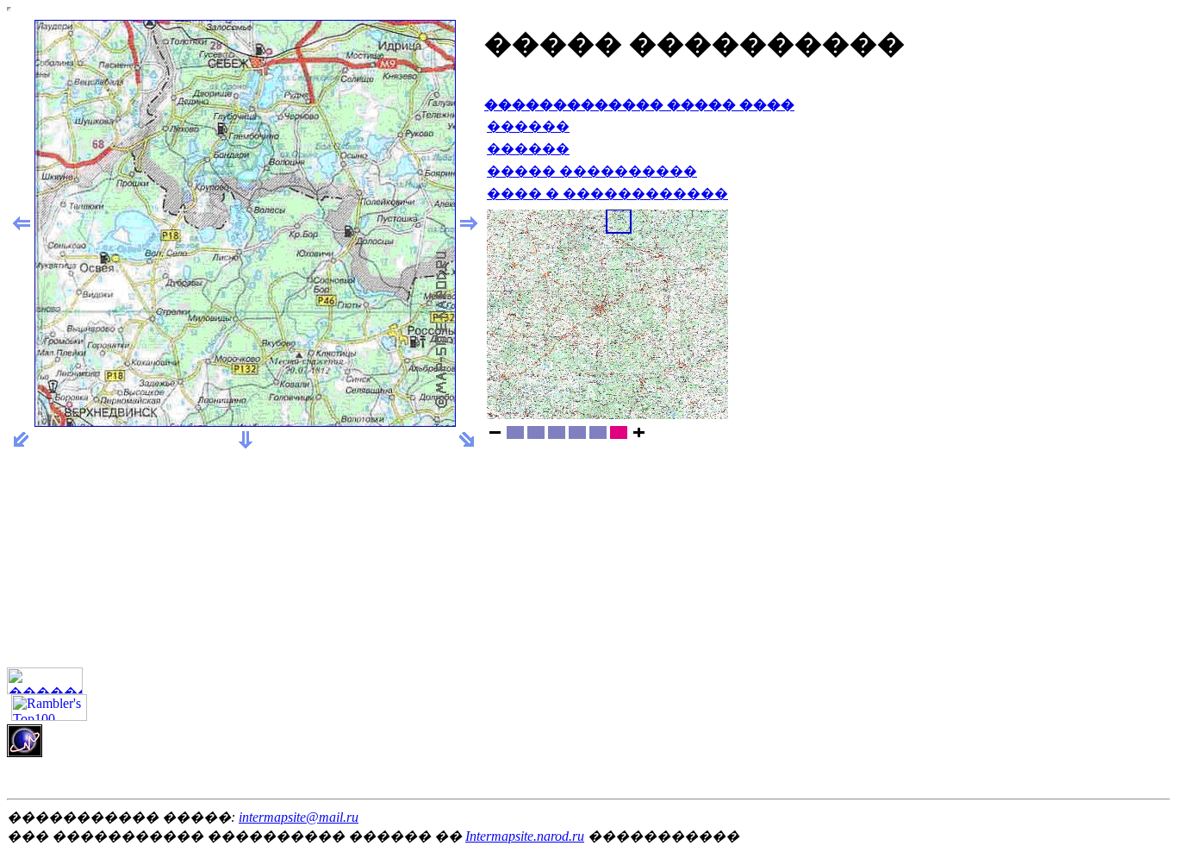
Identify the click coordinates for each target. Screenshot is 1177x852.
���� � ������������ (607, 193)
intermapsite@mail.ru (298, 817)
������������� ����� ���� (639, 104)
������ (528, 126)
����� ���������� (592, 171)
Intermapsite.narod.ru (524, 836)
